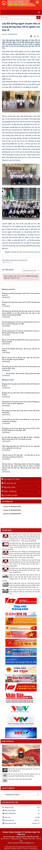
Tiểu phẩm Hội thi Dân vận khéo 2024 (20, 779)
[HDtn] (21, 660)
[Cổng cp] (21, 628)
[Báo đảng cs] (21, 601)
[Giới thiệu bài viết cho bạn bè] (31, 36)
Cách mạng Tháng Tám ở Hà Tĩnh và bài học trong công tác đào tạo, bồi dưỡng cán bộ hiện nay (24, 591)
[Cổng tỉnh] (21, 652)
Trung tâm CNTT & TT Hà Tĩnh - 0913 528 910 (24, 848)
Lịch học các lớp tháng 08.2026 (12, 508)
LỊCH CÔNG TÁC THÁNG (12, 479)
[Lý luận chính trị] (21, 614)
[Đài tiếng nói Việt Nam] (21, 709)
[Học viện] (21, 621)
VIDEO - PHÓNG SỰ (10, 491)
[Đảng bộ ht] (21, 643)
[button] (21, 755)
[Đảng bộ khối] (21, 687)
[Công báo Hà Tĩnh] (21, 669)
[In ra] (35, 36)
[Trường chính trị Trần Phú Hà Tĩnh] (21, 3)
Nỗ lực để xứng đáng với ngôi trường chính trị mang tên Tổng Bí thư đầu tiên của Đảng (24, 775)
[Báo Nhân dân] (21, 698)
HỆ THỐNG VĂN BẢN (10, 495)
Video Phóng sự (8, 741)
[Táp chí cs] (21, 608)
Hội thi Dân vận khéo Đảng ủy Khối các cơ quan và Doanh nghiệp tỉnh (24, 770)
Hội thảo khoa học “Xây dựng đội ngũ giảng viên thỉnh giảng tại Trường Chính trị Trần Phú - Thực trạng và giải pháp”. (24, 570)
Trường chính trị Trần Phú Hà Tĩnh (27, 847)
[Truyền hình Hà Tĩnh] (21, 733)
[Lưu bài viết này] (38, 36)
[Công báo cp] (21, 634)
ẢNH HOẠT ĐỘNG (9, 487)
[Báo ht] (21, 678)
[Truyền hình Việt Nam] (21, 721)
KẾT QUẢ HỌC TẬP (10, 483)
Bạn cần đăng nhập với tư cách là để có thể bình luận (21, 277)
